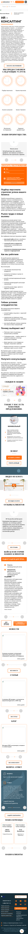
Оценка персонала (5, 907)
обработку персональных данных (13, 179)
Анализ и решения (5, 909)
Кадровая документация (6, 915)
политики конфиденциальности (13, 178)
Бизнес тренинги (4, 911)
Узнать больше (8, 609)
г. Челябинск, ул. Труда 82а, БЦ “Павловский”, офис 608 (14, 925)
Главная (4, 6)
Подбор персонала (5, 905)
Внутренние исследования (7, 913)
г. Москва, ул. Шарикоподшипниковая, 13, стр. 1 (13, 923)
